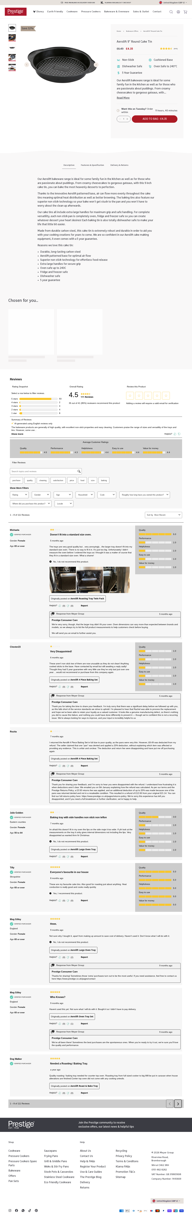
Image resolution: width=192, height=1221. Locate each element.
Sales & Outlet (141, 11)
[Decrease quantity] (120, 119)
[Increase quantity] (127, 119)
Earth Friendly (55, 11)
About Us (85, 1151)
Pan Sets (13, 1181)
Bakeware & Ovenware (116, 11)
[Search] (170, 12)
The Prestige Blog (90, 1177)
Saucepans (50, 1151)
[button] (154, 119)
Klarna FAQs (123, 1166)
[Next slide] (96, 65)
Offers (12, 1176)
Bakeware (14, 1170)
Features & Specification (92, 165)
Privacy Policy (124, 1156)
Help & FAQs (87, 1161)
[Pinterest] (36, 1211)
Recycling (121, 1151)
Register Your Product (93, 1166)
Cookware (72, 11)
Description (69, 165)
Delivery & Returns (119, 165)
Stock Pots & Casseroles (58, 1172)
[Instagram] (9, 1211)
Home (119, 31)
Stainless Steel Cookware (59, 1177)
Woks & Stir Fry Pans (56, 1166)
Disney (40, 11)
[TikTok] (29, 1211)
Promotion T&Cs (125, 1172)
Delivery (85, 1182)
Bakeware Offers (132, 31)
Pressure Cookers (91, 11)
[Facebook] (16, 1211)
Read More (123, 98)
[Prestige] (16, 12)
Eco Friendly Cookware (57, 1182)
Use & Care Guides (91, 1172)
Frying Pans (51, 1156)
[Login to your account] (177, 12)
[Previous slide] (26, 65)
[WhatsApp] (23, 1211)
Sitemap (121, 1177)
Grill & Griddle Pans (55, 1161)
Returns (84, 1187)
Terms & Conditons (127, 1161)
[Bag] (184, 12)
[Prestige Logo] (21, 1125)
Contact (157, 11)
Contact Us (86, 1156)
